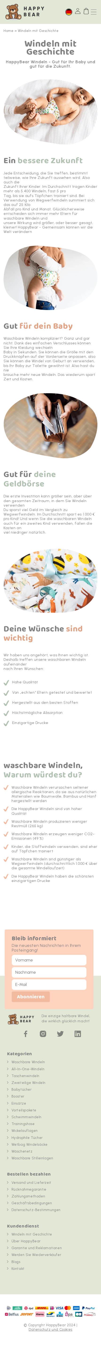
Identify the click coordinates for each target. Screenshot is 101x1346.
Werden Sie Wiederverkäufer (36, 1255)
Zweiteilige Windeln (29, 1083)
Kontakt (18, 1269)
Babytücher (22, 1089)
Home (8, 31)
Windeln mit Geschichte (32, 1234)
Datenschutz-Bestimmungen (36, 1210)
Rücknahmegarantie (29, 1189)
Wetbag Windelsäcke (30, 1144)
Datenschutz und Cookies (50, 1329)
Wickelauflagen (25, 1131)
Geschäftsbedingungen (32, 1203)
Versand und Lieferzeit (31, 1183)
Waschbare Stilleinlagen (32, 1158)
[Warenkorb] (86, 11)
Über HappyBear (26, 1241)
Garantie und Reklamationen (37, 1248)
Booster (18, 1096)
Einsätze (19, 1103)
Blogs (16, 1262)
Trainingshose (23, 1124)
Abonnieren (31, 997)
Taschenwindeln (25, 1076)
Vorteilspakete (24, 1110)
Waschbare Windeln (28, 1062)
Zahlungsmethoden (28, 1196)
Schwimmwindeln (27, 1117)
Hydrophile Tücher (27, 1138)
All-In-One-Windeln (28, 1069)
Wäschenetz (22, 1151)
